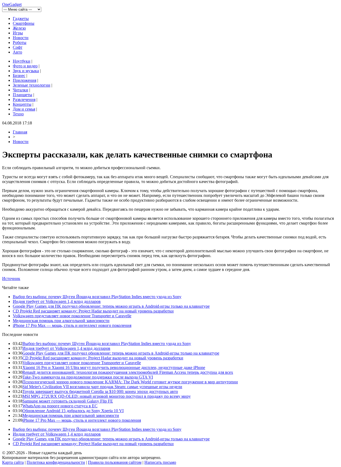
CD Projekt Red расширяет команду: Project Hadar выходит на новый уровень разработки (93, 311)
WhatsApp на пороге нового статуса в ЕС (60, 406)
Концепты (22, 104)
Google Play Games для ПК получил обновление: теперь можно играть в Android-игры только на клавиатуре (111, 306)
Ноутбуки (21, 61)
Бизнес (19, 75)
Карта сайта (13, 462)
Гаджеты (21, 18)
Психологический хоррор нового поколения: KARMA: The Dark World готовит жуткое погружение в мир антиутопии (130, 382)
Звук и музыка (26, 70)
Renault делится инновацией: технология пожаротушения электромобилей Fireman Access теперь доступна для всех (127, 372)
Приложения (24, 80)
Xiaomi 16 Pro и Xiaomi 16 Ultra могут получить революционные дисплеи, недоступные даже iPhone (113, 367)
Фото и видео (25, 66)
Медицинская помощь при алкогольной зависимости (61, 320)
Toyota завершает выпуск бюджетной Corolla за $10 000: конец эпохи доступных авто (100, 391)
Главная (20, 132)
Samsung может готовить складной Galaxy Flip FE (67, 401)
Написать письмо (160, 462)
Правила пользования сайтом (114, 462)
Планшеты (22, 94)
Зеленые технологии (31, 85)
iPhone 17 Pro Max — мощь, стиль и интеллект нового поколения (72, 325)
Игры (18, 33)
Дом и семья (24, 109)
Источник (11, 278)
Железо (19, 28)
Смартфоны (23, 23)
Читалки (20, 90)
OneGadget (12, 4)
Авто (17, 52)
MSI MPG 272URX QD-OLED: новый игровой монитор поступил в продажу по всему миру (106, 396)
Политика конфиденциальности (56, 462)
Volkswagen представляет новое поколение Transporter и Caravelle (72, 316)
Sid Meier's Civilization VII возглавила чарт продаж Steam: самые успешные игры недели (102, 386)
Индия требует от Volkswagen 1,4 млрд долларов (57, 301)
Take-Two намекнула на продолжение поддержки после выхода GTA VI (87, 377)
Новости (21, 37)
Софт (17, 47)
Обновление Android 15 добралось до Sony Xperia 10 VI (73, 410)
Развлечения (24, 99)
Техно (18, 114)
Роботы (19, 42)
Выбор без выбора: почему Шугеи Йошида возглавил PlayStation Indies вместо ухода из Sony (97, 296)
